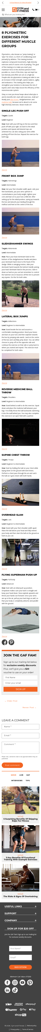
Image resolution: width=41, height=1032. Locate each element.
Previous (3, 2)
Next (38, 2)
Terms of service (27, 1029)
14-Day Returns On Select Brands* (21, 3)
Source (4, 170)
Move (13, 775)
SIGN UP (20, 689)
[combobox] (20, 14)
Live (21, 775)
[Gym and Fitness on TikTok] (15, 990)
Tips (28, 781)
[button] (36, 9)
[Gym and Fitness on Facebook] (7, 982)
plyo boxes (14, 99)
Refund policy (31, 1026)
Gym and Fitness (17, 1025)
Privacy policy (15, 1029)
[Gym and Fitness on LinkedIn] (7, 990)
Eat (28, 775)
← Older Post (11, 701)
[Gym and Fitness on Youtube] (22, 982)
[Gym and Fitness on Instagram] (15, 982)
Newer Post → (29, 707)
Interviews (17, 781)
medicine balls (7, 102)
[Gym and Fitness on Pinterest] (30, 982)
